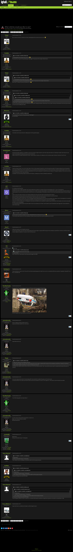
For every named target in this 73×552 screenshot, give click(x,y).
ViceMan (6, 53)
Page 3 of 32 (26, 520)
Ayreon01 (8, 265)
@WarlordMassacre (8, 126)
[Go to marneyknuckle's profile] (6, 326)
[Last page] (22, 32)
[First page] (1, 32)
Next (20, 520)
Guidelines (12, 7)
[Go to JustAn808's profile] (6, 440)
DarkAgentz (7, 269)
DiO (7, 246)
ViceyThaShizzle (8, 69)
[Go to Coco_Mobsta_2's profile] (6, 510)
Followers (67, 26)
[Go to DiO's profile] (6, 252)
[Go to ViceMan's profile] (6, 60)
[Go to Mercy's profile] (6, 217)
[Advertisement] (21, 17)
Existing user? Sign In (67, 1)
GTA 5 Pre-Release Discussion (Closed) (24, 28)
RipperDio (8, 264)
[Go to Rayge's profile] (6, 365)
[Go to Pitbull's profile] (6, 41)
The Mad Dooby (7, 286)
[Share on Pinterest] (12, 528)
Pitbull (6, 35)
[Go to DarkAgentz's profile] (6, 275)
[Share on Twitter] (1, 528)
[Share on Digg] (5, 528)
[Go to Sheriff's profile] (6, 233)
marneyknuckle (6, 320)
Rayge (6, 358)
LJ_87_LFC (8, 49)
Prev (4, 520)
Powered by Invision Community (36, 550)
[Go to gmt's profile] (6, 192)
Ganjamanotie (9, 334)
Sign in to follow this (60, 26)
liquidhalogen (6, 150)
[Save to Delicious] (7, 528)
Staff (17, 7)
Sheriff (6, 227)
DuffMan (6, 465)
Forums (10, 5)
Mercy (6, 210)
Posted (16, 35)
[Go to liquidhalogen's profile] (6, 156)
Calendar (7, 7)
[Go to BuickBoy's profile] (2, 27)
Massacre (6, 110)
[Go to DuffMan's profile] (6, 471)
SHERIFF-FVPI (8, 241)
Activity (16, 5)
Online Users (22, 7)
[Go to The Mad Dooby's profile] (6, 293)
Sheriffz (8, 242)
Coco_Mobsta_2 (6, 504)
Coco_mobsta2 (8, 517)
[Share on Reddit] (9, 528)
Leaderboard (23, 5)
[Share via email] (10, 528)
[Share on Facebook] (3, 528)
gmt (7, 186)
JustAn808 (6, 434)
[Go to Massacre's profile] (6, 116)
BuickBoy (7, 28)
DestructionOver (8, 263)
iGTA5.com (4, 5)
